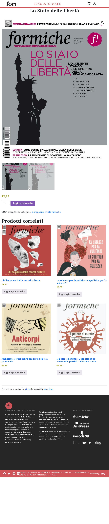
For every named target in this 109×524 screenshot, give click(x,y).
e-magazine (38, 212)
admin (27, 389)
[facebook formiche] (4, 473)
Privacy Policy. (51, 475)
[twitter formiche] (9, 473)
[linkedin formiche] (18, 473)
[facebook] (13, 473)
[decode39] (88, 434)
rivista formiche (53, 212)
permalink (48, 389)
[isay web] (102, 473)
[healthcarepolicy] (88, 443)
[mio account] (94, 4)
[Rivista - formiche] (88, 416)
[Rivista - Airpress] (88, 425)
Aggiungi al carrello (23, 203)
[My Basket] (89, 4)
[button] (102, 22)
